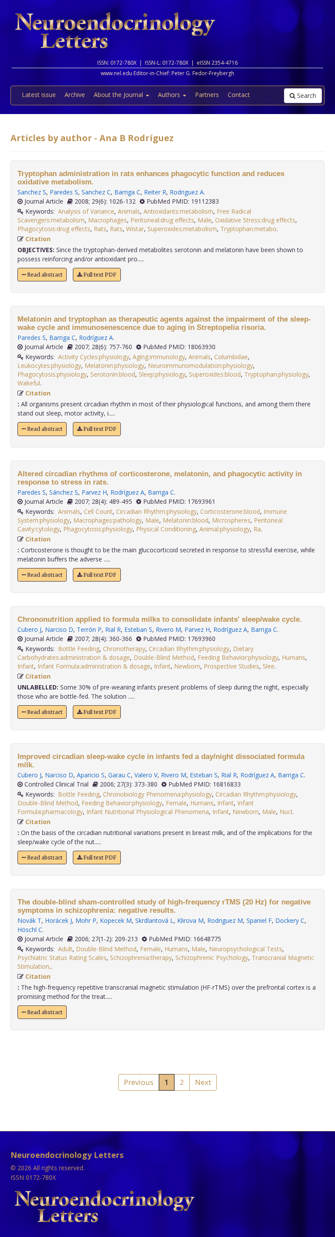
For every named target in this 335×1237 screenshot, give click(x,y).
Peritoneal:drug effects (162, 220)
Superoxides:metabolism (182, 229)
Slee (268, 666)
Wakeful (28, 383)
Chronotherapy (124, 648)
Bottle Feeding (78, 648)
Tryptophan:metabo (248, 229)
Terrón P (89, 629)
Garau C (119, 775)
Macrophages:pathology (107, 520)
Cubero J (29, 629)
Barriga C (127, 192)
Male (205, 220)
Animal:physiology (224, 529)
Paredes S (64, 192)
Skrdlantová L (154, 920)
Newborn (187, 666)
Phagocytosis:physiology (52, 374)
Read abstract (44, 274)
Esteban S (138, 629)
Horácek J (58, 920)
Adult (65, 949)
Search (305, 95)
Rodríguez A (96, 337)
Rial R (113, 629)
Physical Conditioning (166, 529)
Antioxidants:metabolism (178, 211)
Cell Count (98, 511)
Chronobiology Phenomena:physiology (157, 794)
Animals (129, 211)
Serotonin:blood (112, 374)
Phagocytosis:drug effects (53, 229)
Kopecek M (116, 920)
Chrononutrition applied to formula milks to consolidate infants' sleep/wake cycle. (159, 619)
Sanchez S (31, 192)
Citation (38, 239)
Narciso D (59, 629)
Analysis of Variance (86, 211)
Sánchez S (63, 492)
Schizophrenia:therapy (141, 957)
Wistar (135, 229)
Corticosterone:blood (230, 511)
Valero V (145, 775)
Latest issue (39, 94)
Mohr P (85, 920)
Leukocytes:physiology (49, 365)
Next (203, 1082)
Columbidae (231, 357)
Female (176, 803)
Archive (75, 94)
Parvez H (94, 492)
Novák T (29, 920)
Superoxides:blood (215, 374)
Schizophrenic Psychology (211, 957)
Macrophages (107, 220)
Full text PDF (99, 274)
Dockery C (289, 920)
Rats (100, 229)
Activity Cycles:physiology (93, 357)
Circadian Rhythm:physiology (156, 511)
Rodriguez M (225, 920)
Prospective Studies (231, 666)
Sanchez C (96, 192)
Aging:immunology (159, 357)
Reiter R (155, 192)
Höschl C (29, 929)
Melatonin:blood (186, 520)
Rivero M (168, 629)
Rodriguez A (187, 192)
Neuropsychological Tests (245, 949)
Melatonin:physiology (114, 365)
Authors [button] (170, 94)
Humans (293, 657)
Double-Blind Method (163, 657)
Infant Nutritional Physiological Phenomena (147, 811)
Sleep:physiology (162, 374)
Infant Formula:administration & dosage (94, 666)
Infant (25, 666)
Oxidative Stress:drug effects (255, 220)
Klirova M (190, 920)
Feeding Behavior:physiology (238, 657)
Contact (239, 94)
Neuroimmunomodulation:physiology (200, 365)
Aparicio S (91, 775)
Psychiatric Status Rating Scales (61, 957)
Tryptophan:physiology (276, 374)
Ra (257, 529)
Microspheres (231, 520)
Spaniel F (259, 920)
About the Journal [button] (119, 94)
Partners (207, 94)
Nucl (286, 811)
